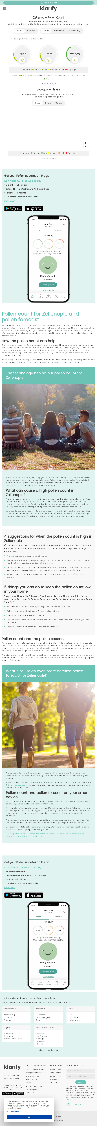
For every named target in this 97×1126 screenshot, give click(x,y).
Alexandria (8, 1036)
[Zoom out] (85, 146)
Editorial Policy (56, 1076)
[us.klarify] (48, 8)
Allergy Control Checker (36, 1073)
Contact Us (55, 1080)
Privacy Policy (56, 1069)
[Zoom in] (85, 143)
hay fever (35, 499)
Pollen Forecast (32, 1083)
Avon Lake (73, 1017)
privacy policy (71, 1099)
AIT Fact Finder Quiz (34, 1086)
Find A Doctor (50, 3)
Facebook (76, 1104)
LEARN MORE (9, 201)
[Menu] (5, 9)
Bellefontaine (74, 1020)
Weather (31, 31)
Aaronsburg (9, 1015)
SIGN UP (81, 1082)
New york (40, 1033)
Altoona (7, 1020)
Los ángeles (41, 1036)
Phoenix (39, 1044)
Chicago (40, 1039)
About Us (54, 1083)
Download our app (16, 785)
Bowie (39, 1020)
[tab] (46, 31)
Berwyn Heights (43, 1017)
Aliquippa (8, 1017)
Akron (71, 1015)
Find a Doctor (31, 1080)
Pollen (19, 31)
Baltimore (40, 1015)
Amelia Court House (13, 1039)
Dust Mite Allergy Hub (35, 1069)
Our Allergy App (32, 1076)
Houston (40, 1041)
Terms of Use (55, 1073)
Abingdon (8, 1033)
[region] (48, 129)
